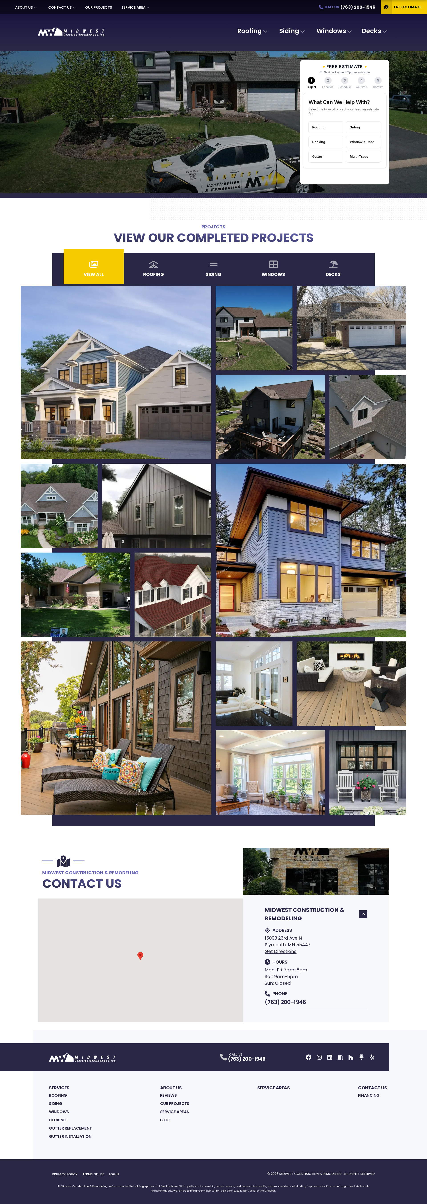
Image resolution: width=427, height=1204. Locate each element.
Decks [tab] (333, 274)
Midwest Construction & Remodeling (304, 914)
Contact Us (60, 7)
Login (114, 1174)
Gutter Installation (70, 1136)
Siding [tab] (213, 274)
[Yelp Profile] (372, 1057)
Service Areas (174, 1111)
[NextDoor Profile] (340, 1057)
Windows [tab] (273, 274)
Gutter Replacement (70, 1128)
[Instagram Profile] (319, 1057)
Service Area (133, 7)
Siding (289, 31)
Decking (57, 1120)
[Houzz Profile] (351, 1057)
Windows (331, 31)
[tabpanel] (213, 550)
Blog (165, 1120)
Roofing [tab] (153, 274)
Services (59, 1088)
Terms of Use (93, 1174)
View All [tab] (94, 274)
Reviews (168, 1095)
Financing (369, 1095)
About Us (24, 7)
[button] (140, 956)
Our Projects (98, 7)
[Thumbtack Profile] (361, 1057)
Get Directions (280, 951)
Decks (371, 31)
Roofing (249, 31)
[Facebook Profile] (308, 1057)
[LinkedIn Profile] (330, 1057)
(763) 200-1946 (285, 1002)
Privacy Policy (64, 1174)
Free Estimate (407, 7)
